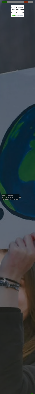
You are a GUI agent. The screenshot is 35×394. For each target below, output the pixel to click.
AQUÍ (13, 10)
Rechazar (17, 15)
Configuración (21, 15)
